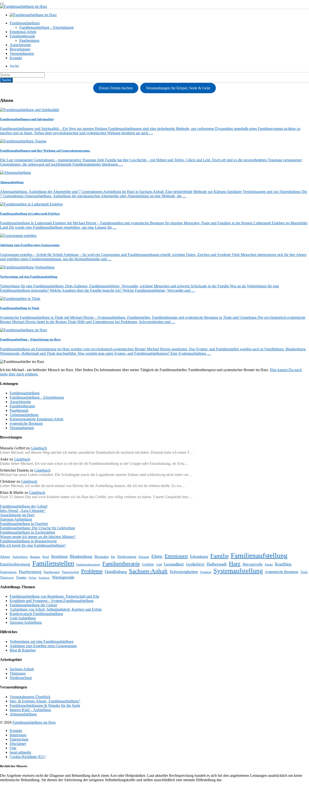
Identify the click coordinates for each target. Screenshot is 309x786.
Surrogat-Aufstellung (16, 519)
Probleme (92, 571)
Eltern (156, 556)
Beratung (35, 557)
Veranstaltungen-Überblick (30, 697)
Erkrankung (199, 556)
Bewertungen (20, 49)
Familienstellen (53, 563)
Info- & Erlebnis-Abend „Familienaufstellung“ (45, 701)
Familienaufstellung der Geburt (23, 506)
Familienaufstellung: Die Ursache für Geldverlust (37, 528)
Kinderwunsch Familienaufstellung (36, 614)
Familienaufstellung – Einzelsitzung (46, 27)
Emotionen (176, 556)
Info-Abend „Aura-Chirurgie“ (23, 511)
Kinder (269, 564)
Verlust (32, 577)
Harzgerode (253, 564)
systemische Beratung (26, 423)
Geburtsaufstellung (24, 415)
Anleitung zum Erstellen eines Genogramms (43, 646)
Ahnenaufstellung (23, 714)
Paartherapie (19, 410)
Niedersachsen (8, 572)
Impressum (18, 735)
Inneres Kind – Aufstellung (30, 710)
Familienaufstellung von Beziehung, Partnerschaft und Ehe (54, 596)
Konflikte (283, 564)
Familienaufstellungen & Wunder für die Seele (45, 705)
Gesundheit (174, 564)
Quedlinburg (116, 571)
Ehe (113, 557)
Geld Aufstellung (23, 618)
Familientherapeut (88, 564)
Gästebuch (39, 448)
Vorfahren (44, 577)
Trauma (21, 577)
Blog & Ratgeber (23, 650)
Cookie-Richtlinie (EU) (27, 757)
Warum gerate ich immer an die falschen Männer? (38, 537)
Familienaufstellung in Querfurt (24, 524)
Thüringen (7, 577)
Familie (219, 555)
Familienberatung (15, 564)
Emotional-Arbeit (23, 32)
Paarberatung (29, 40)
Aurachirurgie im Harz (17, 515)
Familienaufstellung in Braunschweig (28, 541)
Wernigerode (63, 577)
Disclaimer (18, 744)
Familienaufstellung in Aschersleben (27, 532)
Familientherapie (22, 36)
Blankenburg (81, 556)
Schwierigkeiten (184, 571)
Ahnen (5, 556)
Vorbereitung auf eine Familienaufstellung (41, 641)
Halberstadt (217, 564)
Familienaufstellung (25, 23)
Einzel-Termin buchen (116, 88)
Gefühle (148, 564)
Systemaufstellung (238, 570)
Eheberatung (126, 556)
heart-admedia (20, 752)
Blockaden (101, 557)
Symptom (205, 572)
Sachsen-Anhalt (148, 571)
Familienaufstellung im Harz (34, 722)
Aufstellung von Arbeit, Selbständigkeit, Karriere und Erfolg (56, 609)
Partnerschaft (70, 572)
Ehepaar (144, 557)
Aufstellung (20, 557)
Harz (234, 563)
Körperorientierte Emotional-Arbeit (36, 419)
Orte (13, 748)
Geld (159, 564)
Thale (304, 572)
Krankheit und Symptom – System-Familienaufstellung (51, 601)
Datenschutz (19, 739)
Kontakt (16, 58)
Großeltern (195, 564)
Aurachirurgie (20, 45)
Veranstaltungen (22, 53)
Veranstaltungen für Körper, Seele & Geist (178, 88)
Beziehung (59, 556)
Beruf (45, 557)
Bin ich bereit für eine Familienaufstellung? (33, 545)
